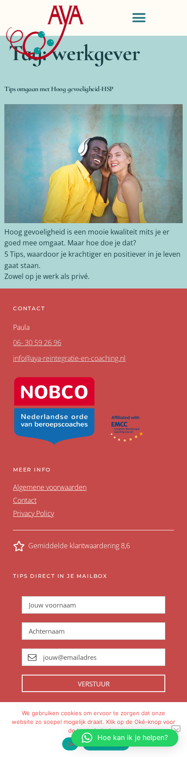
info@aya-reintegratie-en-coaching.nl (69, 358)
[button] (139, 18)
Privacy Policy (33, 513)
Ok (70, 743)
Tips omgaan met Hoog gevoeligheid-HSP (59, 89)
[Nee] (175, 728)
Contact (25, 500)
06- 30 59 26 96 (37, 342)
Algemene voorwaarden (50, 487)
